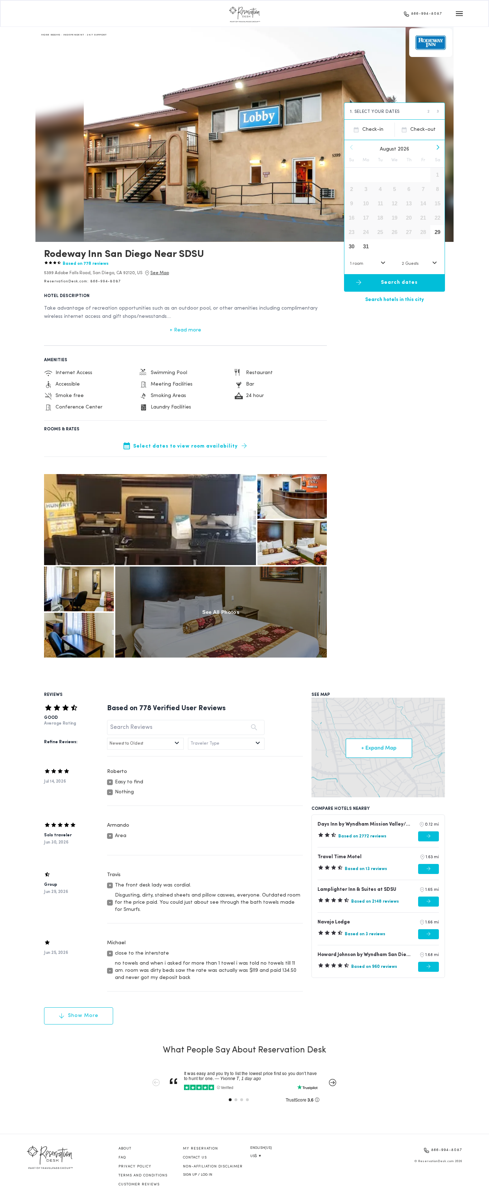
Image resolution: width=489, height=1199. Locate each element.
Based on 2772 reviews (362, 836)
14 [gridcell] (423, 203)
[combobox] (368, 263)
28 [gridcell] (423, 232)
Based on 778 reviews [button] (85, 264)
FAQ (122, 1158)
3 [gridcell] (365, 189)
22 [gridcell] (437, 218)
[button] (93, 273)
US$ (256, 1156)
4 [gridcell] (380, 189)
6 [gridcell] (408, 189)
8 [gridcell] (437, 189)
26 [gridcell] (394, 232)
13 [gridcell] (409, 203)
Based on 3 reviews (365, 934)
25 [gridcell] (380, 232)
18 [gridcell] (380, 218)
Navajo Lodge (334, 922)
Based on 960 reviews (374, 967)
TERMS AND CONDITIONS (143, 1175)
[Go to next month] (437, 147)
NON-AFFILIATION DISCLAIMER (213, 1167)
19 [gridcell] (394, 218)
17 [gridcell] (366, 218)
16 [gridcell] (351, 218)
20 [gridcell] (409, 218)
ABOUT (124, 1149)
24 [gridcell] (366, 232)
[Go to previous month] (351, 147)
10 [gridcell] (366, 203)
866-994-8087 (426, 14)
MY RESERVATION (200, 1149)
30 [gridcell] (351, 246)
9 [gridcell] (351, 203)
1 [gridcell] (437, 175)
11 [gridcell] (380, 203)
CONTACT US (195, 1158)
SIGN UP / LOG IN (197, 1175)
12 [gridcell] (394, 203)
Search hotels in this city (394, 299)
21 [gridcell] (423, 218)
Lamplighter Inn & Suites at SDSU (357, 889)
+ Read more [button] (185, 330)
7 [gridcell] (423, 189)
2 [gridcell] (351, 189)
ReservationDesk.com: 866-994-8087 (82, 281)
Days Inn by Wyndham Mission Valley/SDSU (365, 824)
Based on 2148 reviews (375, 901)
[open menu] (459, 13)
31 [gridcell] (366, 246)
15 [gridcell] (437, 203)
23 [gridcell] (351, 232)
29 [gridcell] (437, 232)
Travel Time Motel (340, 857)
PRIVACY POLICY (134, 1167)
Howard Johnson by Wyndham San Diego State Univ (365, 954)
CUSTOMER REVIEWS (139, 1184)
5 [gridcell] (394, 189)
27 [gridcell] (409, 232)
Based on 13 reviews (366, 869)
